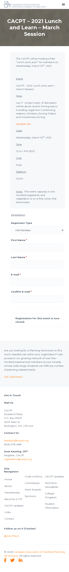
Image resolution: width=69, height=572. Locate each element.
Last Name (19, 257)
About (8, 486)
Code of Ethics (33, 476)
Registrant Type (21, 223)
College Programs (50, 495)
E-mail (16, 274)
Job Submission (13, 376)
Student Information (52, 505)
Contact (9, 518)
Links (7, 512)
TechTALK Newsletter (51, 485)
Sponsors (30, 496)
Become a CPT (13, 499)
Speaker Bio (23, 124)
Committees (32, 483)
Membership (12, 492)
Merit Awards (33, 489)
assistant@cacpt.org (16, 440)
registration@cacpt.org (17, 459)
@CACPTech (11, 536)
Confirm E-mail (21, 291)
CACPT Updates (13, 505)
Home (8, 479)
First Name (19, 240)
